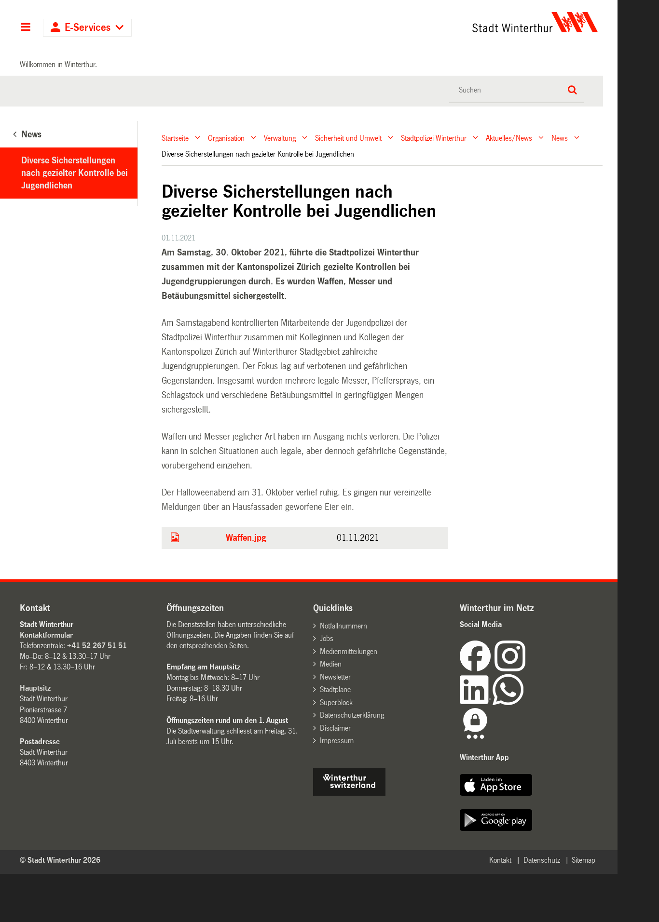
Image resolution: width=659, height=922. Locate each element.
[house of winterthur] (349, 793)
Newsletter (335, 677)
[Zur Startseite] (445, 22)
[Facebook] (477, 669)
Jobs (326, 638)
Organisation (226, 138)
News (559, 138)
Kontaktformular (46, 635)
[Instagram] (509, 669)
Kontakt (500, 860)
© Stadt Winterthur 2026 (60, 860)
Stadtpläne (335, 689)
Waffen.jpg (246, 538)
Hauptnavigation (25, 28)
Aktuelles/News (509, 138)
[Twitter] (526, 669)
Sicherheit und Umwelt (348, 138)
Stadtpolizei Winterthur (434, 138)
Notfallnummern (343, 626)
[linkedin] (476, 702)
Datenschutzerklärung (352, 715)
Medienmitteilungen (348, 651)
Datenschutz (541, 860)
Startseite (175, 138)
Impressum (337, 740)
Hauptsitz (35, 688)
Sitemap (583, 860)
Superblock (336, 702)
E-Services (87, 27)
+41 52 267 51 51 (97, 645)
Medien (331, 664)
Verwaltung (280, 138)
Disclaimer (335, 728)
